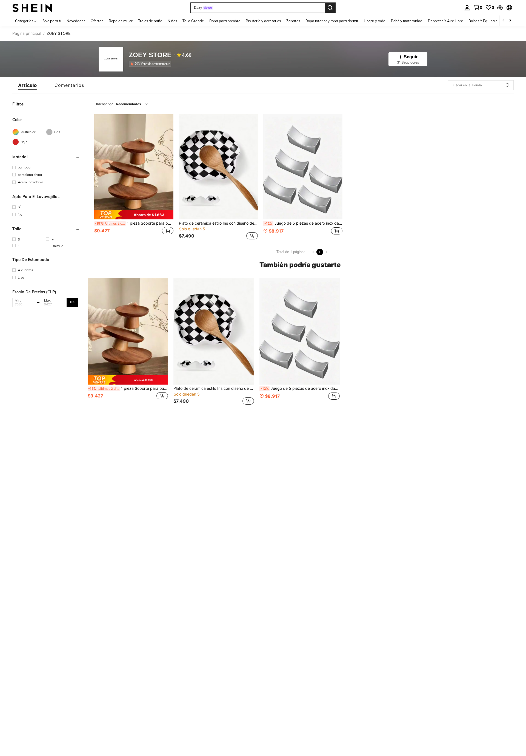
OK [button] (72, 302)
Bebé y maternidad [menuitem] (406, 21)
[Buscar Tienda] (507, 85)
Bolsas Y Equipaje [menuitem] (483, 21)
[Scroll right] (510, 20)
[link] (477, 7)
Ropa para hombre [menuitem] (224, 21)
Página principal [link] (26, 33)
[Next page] (326, 252)
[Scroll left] (503, 20)
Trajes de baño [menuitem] (150, 21)
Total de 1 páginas (290, 252)
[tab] (27, 85)
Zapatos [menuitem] (293, 21)
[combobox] (122, 104)
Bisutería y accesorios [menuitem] (263, 21)
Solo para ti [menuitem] (51, 21)
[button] (500, 7)
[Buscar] (330, 7)
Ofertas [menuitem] (97, 21)
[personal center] (467, 7)
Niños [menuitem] (172, 21)
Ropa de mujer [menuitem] (121, 21)
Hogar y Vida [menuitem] (374, 21)
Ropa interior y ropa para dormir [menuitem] (331, 21)
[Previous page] (313, 252)
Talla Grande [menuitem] (193, 21)
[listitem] (151, 64)
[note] (133, 214)
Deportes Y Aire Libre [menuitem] (445, 21)
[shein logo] (32, 7)
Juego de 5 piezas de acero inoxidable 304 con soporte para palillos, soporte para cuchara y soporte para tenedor (303, 223)
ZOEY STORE (150, 55)
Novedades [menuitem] (76, 21)
